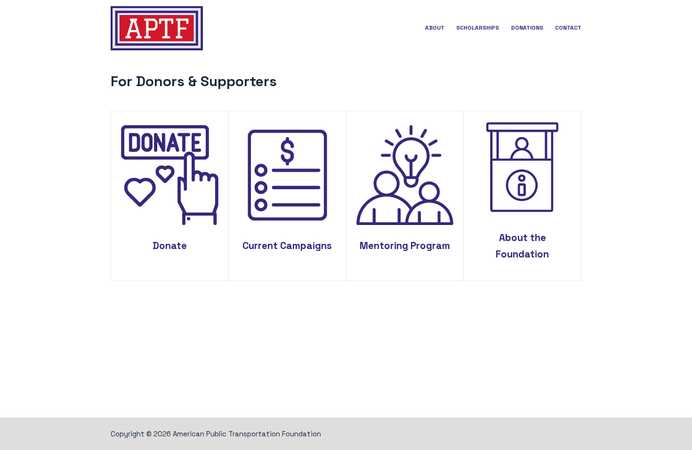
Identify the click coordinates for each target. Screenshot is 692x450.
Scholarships (477, 28)
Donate (170, 246)
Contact (568, 28)
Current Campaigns (287, 246)
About (434, 28)
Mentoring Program (405, 246)
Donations (527, 28)
